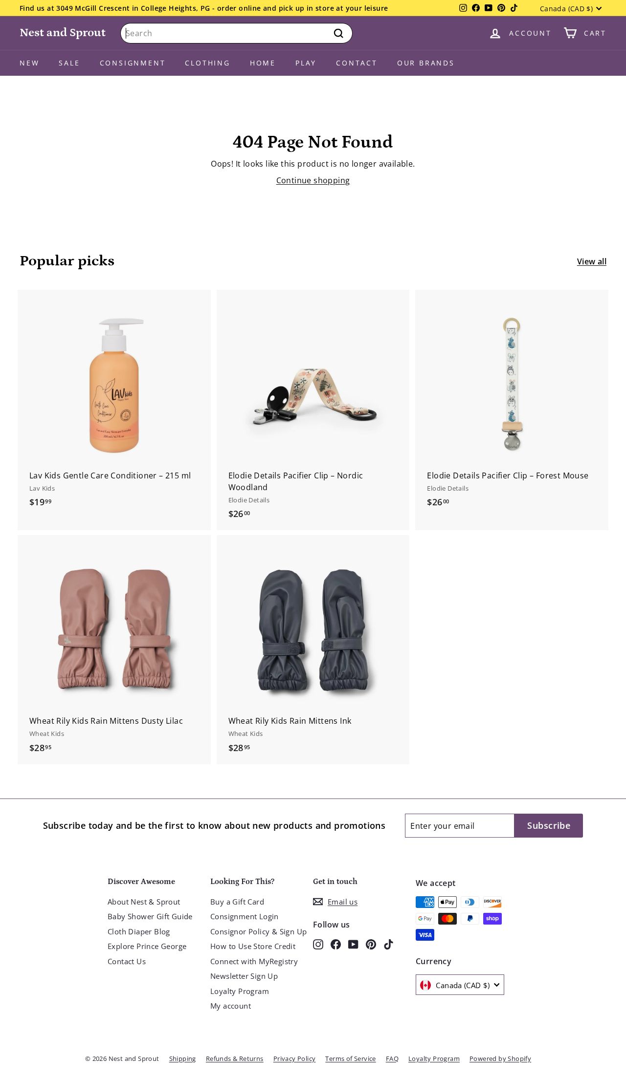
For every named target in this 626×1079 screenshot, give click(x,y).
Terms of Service (350, 1058)
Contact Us (127, 961)
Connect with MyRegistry (254, 961)
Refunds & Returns (235, 1058)
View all (591, 261)
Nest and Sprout (63, 32)
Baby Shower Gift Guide (150, 916)
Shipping (182, 1058)
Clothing (207, 62)
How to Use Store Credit (252, 946)
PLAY (305, 62)
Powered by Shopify (500, 1058)
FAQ (392, 1058)
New (29, 62)
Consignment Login (244, 916)
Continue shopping (313, 180)
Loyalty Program (239, 991)
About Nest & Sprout (144, 901)
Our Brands (426, 62)
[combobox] (236, 33)
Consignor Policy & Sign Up (258, 931)
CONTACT (357, 62)
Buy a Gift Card (237, 901)
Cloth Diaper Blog (139, 931)
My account (230, 1006)
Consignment (133, 62)
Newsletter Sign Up (244, 976)
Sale (69, 62)
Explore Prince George (147, 946)
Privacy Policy (294, 1058)
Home (263, 62)
